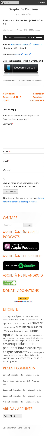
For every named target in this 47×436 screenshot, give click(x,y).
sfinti (20, 355)
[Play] (6, 37)
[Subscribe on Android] (9, 283)
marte (29, 335)
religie (8, 351)
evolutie (12, 331)
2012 (5, 316)
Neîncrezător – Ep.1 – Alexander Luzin (24, 375)
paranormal (20, 338)
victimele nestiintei (23, 359)
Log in (26, 428)
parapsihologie (32, 338)
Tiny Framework (15, 428)
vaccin (7, 358)
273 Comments (34, 30)
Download (37, 44)
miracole (35, 335)
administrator (8, 30)
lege (25, 335)
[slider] (39, 37)
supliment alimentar (31, 355)
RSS (28, 54)
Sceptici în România (23, 9)
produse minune (27, 343)
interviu (19, 335)
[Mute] (34, 37)
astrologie (27, 316)
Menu (43, 2)
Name (6, 151)
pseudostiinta (13, 348)
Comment (8, 124)
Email (19, 54)
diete (22, 323)
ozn (14, 338)
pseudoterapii (33, 348)
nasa (39, 335)
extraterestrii (20, 331)
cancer (22, 319)
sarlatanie (32, 352)
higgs (26, 331)
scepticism (13, 355)
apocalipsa (15, 316)
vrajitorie (12, 361)
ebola (27, 324)
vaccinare (16, 358)
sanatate (20, 351)
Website (6, 170)
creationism (16, 324)
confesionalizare (32, 320)
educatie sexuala (9, 327)
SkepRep (38, 80)
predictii (8, 344)
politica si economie (30, 340)
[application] (23, 37)
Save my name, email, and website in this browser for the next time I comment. (21, 185)
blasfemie (13, 319)
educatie (37, 323)
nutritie (10, 338)
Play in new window (21, 44)
